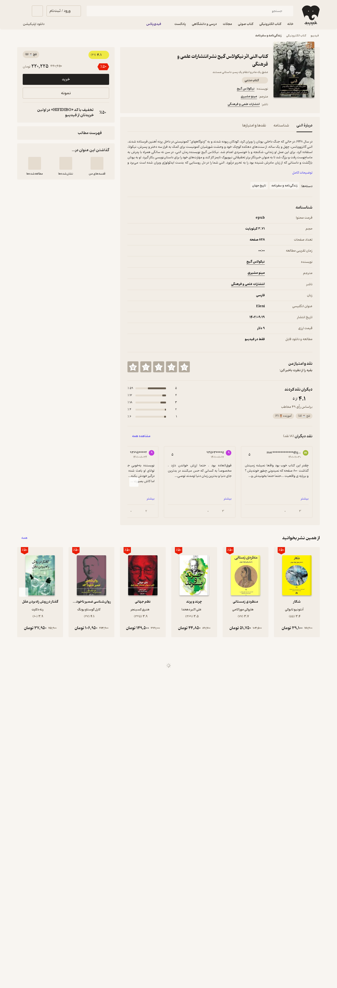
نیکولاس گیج (245, 88)
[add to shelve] (97, 163)
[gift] (152, 105)
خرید (66, 79)
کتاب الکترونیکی (296, 35)
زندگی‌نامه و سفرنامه (268, 35)
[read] (34, 163)
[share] (163, 105)
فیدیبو (315, 35)
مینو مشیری (249, 96)
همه (24, 538)
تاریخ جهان (259, 185)
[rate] (184, 366)
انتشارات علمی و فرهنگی (244, 104)
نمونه (66, 93)
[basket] (37, 10)
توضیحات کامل (302, 172)
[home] (310, 15)
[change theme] (22, 10)
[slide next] (133, 482)
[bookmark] (141, 105)
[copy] (27, 112)
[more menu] (130, 105)
